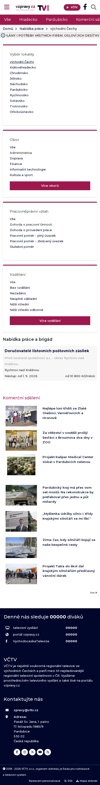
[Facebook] (17, 752)
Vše (7, 19)
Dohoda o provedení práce (31, 230)
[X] (32, 752)
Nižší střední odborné (26, 310)
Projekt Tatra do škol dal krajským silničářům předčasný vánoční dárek (69, 570)
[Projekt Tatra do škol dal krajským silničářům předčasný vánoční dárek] (21, 574)
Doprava (16, 158)
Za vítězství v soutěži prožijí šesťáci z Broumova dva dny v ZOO (68, 437)
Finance (16, 164)
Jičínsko (16, 78)
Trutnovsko (19, 106)
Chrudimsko (19, 73)
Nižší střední (19, 304)
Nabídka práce (32, 29)
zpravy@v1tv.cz (26, 710)
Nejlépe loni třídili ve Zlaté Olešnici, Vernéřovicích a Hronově (64, 413)
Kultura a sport (21, 175)
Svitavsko (17, 100)
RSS (70, 780)
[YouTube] (40, 752)
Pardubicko (57, 19)
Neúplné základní (23, 299)
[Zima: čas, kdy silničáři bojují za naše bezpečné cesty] (21, 547)
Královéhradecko (23, 67)
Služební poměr (22, 246)
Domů (8, 29)
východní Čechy (22, 62)
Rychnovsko (19, 95)
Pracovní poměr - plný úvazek (33, 235)
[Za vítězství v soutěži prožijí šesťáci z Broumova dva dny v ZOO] (21, 440)
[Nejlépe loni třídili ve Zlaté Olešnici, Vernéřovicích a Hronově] (21, 416)
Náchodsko (19, 84)
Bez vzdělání (20, 287)
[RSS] (47, 752)
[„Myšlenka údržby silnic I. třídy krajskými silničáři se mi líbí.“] (21, 521)
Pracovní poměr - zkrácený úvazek (36, 241)
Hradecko (28, 19)
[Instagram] (24, 752)
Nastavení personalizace (44, 780)
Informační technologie (28, 169)
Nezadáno (18, 293)
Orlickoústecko (21, 112)
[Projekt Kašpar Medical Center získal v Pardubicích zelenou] (21, 464)
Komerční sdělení (21, 397)
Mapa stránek (88, 780)
